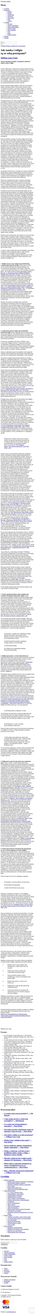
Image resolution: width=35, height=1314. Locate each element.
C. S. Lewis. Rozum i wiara (14, 1192)
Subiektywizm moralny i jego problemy (18, 1229)
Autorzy (9, 21)
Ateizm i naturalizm (12, 25)
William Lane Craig (9, 58)
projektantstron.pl (11, 1312)
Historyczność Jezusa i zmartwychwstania (18, 1209)
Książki (9, 11)
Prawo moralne (11, 30)
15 (16, 786)
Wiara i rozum (11, 1204)
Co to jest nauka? (12, 1220)
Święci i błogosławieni (13, 1203)
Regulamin (7, 1281)
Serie (8, 19)
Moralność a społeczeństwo (14, 1227)
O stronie (6, 8)
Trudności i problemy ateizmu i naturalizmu (19, 1184)
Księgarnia (7, 10)
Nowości (9, 24)
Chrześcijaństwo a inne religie (15, 1194)
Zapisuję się (4, 1244)
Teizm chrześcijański (13, 27)
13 (16, 663)
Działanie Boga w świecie (14, 1197)
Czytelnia (6, 22)
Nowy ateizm (11, 1186)
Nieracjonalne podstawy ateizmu (16, 1183)
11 (13, 578)
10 (17, 547)
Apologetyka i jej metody (14, 1210)
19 (17, 906)
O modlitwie (10, 1201)
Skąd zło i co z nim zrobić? (14, 1230)
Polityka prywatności (9, 1279)
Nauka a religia (11, 28)
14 (17, 701)
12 (16, 614)
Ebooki (9, 13)
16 (4, 1093)
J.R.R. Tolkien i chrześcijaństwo (16, 1198)
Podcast (6, 36)
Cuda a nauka (11, 1224)
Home (5, 1268)
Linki (8, 33)
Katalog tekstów (11, 35)
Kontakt (6, 38)
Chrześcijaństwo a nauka (14, 1223)
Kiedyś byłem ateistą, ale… (14, 1187)
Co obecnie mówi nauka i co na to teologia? (19, 1218)
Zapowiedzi (10, 18)
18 (4, 1101)
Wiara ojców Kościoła (13, 1206)
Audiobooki (10, 15)
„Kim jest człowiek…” (13, 1207)
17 (16, 819)
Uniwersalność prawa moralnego (16, 1232)
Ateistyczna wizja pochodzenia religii (17, 1189)
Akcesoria (10, 16)
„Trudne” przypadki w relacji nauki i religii (18, 1217)
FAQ (8, 31)
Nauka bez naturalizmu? (13, 1221)
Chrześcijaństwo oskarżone (14, 1195)
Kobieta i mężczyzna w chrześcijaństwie (18, 1200)
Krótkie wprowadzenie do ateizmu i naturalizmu (20, 1181)
